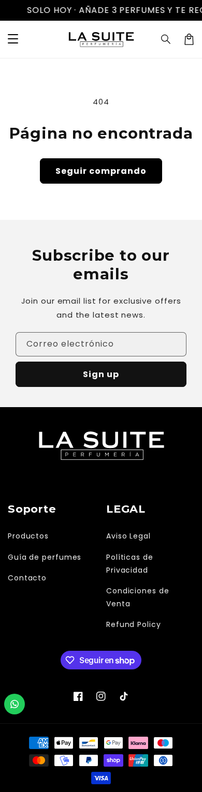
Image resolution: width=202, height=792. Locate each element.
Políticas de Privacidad (129, 563)
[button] (166, 39)
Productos (28, 536)
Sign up (101, 374)
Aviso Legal (128, 536)
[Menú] (13, 39)
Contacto (27, 578)
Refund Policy (133, 624)
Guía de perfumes (44, 557)
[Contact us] (14, 704)
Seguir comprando (101, 171)
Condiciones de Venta (137, 597)
